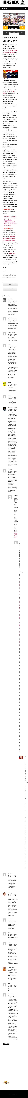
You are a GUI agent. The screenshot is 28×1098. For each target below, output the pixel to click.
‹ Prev (9, 32)
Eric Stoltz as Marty (9, 52)
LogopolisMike (11, 967)
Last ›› (22, 32)
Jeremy (10, 893)
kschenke (10, 299)
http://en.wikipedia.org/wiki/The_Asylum (15, 534)
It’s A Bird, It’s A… (10, 289)
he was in (5, 92)
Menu (5, 8)
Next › (18, 32)
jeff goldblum (8, 277)
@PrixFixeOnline (12, 318)
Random (14, 32)
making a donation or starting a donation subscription (9, 238)
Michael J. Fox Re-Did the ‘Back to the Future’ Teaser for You (10, 218)
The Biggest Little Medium (11, 284)
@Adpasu (10, 874)
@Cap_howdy (11, 332)
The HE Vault (11, 253)
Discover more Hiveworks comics (13, 28)
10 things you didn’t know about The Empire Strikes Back (10, 223)
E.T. (9, 92)
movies (13, 277)
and (11, 92)
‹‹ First (5, 32)
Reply (14, 302)
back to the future (9, 275)
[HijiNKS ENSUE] (14, 2)
